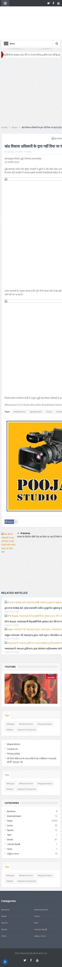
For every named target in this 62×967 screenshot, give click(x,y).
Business (11, 790)
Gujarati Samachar (26, 709)
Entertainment (14, 795)
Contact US (12, 728)
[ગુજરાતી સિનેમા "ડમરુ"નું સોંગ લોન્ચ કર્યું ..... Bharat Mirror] (31, 668)
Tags (7, 694)
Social (10, 804)
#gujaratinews (36, 391)
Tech (9, 814)
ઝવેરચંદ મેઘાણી (13, 823)
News (29, 131)
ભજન (9, 828)
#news (49, 391)
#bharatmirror (19, 391)
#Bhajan (10, 703)
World (10, 819)
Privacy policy (13, 732)
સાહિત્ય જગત (13, 833)
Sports (10, 809)
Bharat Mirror (13, 723)
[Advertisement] (31, 71)
